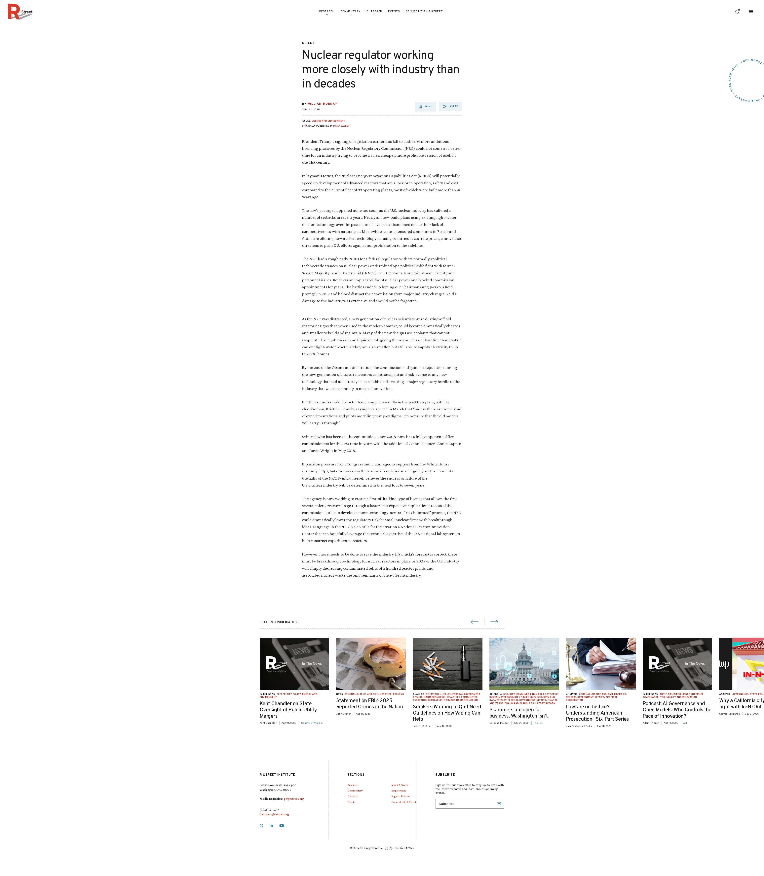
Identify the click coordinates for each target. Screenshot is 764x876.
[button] (450, 106)
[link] (262, 826)
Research (353, 785)
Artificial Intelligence (675, 694)
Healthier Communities (462, 697)
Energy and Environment (328, 121)
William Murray (322, 104)
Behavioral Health (438, 694)
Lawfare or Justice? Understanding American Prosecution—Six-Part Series (597, 713)
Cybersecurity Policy (515, 697)
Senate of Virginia (312, 723)
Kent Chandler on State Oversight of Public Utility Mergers (288, 710)
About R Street (399, 785)
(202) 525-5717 (269, 809)
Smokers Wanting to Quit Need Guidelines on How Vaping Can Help (447, 713)
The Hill (538, 723)
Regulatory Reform (542, 703)
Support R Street (400, 796)
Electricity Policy (289, 694)
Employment (398, 790)
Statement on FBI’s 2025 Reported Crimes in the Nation (369, 704)
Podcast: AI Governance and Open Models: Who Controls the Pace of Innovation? (677, 710)
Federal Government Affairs (527, 700)
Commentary (355, 790)
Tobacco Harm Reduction (461, 700)
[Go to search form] (738, 12)
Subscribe (499, 804)
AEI (685, 723)
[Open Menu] (751, 12)
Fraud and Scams (516, 703)
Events (394, 11)
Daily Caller (341, 126)
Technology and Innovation (678, 697)
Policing (398, 694)
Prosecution (574, 700)
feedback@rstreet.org (274, 814)
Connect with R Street (424, 11)
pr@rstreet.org (294, 798)
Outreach (374, 11)
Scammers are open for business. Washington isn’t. (519, 713)
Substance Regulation (428, 700)
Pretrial (611, 697)
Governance (740, 694)
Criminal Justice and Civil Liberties (368, 694)
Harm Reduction (435, 697)
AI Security (507, 694)
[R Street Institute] (20, 11)
